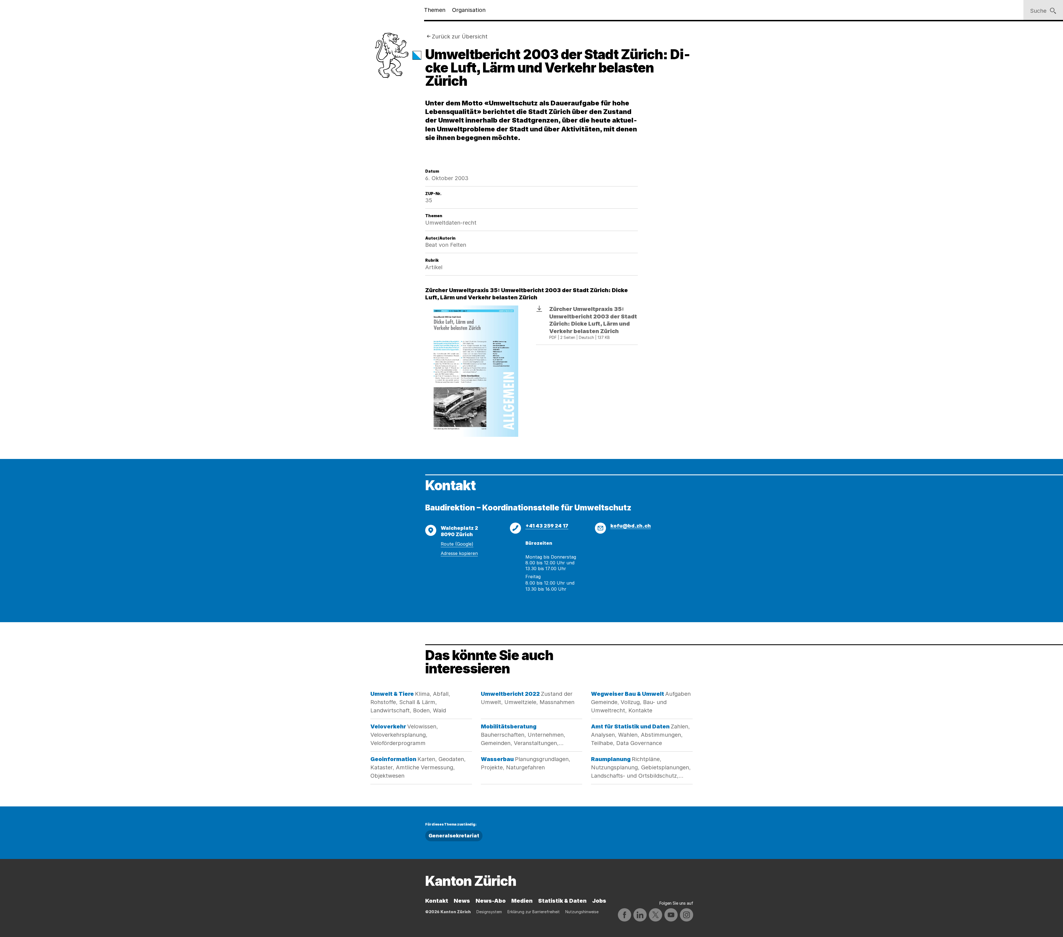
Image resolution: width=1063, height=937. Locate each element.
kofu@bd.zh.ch (630, 526)
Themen (434, 10)
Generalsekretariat (454, 836)
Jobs (599, 900)
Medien (522, 900)
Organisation (469, 10)
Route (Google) (457, 544)
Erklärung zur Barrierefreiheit (533, 911)
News (462, 900)
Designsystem (489, 911)
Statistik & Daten (562, 900)
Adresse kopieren (459, 553)
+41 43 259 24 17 (546, 526)
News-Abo (491, 900)
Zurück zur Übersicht (459, 36)
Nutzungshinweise (581, 911)
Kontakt (436, 900)
